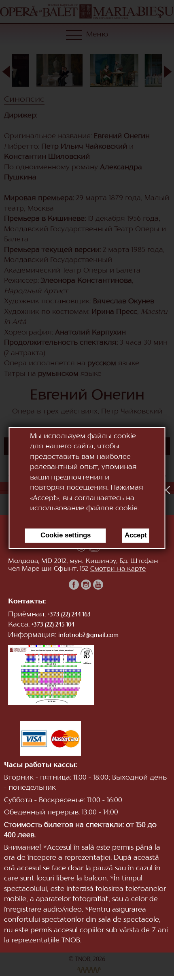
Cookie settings (65, 535)
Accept (136, 535)
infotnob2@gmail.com (88, 635)
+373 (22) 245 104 (53, 625)
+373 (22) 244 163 (69, 615)
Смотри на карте (118, 569)
